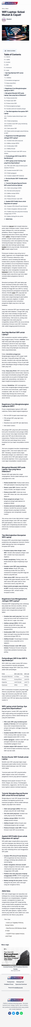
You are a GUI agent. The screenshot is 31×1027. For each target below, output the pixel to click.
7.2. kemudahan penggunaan (12, 80)
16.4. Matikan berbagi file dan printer (13, 216)
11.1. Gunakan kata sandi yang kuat (13, 140)
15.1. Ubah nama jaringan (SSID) (13, 188)
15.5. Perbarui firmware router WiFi (13, 198)
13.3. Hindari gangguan (10, 173)
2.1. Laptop (7, 59)
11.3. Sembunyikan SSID (10, 146)
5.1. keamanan (8, 67)
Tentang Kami (10, 981)
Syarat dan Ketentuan (21, 984)
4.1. (5, 65)
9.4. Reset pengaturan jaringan (12, 106)
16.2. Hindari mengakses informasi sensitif (15, 209)
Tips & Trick (5, 8)
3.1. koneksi (7, 62)
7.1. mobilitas (7, 77)
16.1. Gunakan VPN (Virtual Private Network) (16, 206)
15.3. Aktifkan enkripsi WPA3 (11, 193)
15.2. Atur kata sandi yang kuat (12, 190)
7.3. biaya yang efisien (10, 83)
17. (8, 219)
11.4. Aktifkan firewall (9, 148)
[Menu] (29, 3)
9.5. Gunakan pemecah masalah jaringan (15, 108)
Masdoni (9, 19)
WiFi (7, 65)
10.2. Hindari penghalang (10, 121)
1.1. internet (7, 57)
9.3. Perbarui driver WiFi (10, 103)
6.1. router (6, 70)
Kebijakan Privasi (8, 984)
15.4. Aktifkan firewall (9, 196)
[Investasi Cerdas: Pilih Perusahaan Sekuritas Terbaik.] (15, 956)
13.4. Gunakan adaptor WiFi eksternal (14, 175)
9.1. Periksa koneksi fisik (10, 98)
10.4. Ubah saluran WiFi (10, 128)
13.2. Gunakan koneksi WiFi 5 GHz (13, 170)
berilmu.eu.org (19, 987)
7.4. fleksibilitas (8, 85)
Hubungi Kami (20, 981)
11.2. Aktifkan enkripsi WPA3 (11, 143)
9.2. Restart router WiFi (10, 100)
